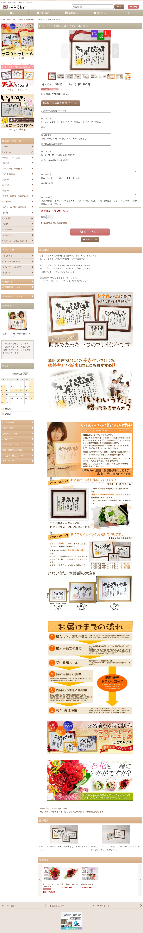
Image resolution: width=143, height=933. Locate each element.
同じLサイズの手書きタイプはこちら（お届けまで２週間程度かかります (71, 811)
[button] (128, 13)
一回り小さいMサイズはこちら (53, 808)
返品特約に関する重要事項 (55, 223)
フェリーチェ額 (17, 58)
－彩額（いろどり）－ (17, 89)
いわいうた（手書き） (17, 129)
